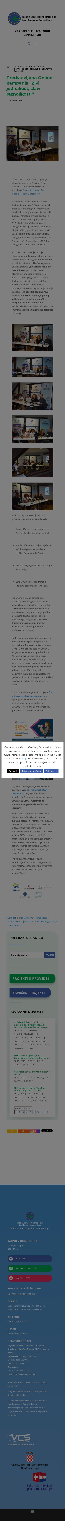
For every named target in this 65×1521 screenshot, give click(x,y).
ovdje (24, 758)
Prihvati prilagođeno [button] (31, 771)
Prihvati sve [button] (51, 771)
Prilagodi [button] (13, 771)
